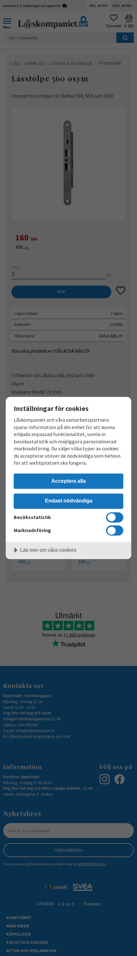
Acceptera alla (68, 481)
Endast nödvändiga (68, 500)
